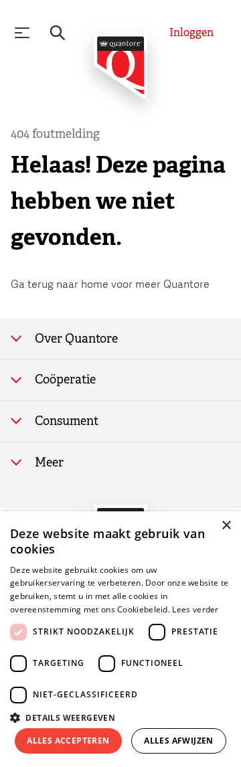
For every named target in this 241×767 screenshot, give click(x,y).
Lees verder (195, 609)
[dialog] (120, 639)
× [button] (226, 526)
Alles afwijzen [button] (179, 740)
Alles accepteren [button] (68, 740)
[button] (120, 717)
